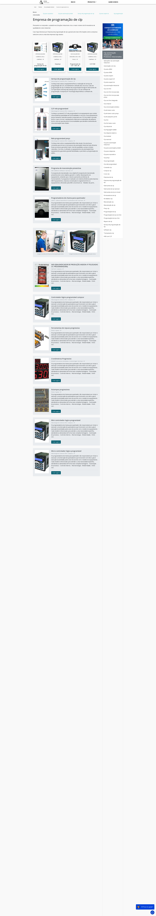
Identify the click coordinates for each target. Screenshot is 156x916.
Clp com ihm (107, 89)
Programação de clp (110, 212)
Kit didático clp (108, 199)
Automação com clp (110, 66)
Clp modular (107, 136)
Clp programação (118, 13)
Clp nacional (107, 139)
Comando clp (108, 167)
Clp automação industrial (111, 85)
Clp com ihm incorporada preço (111, 96)
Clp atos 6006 (108, 72)
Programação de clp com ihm (112, 215)
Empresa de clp (108, 177)
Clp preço (107, 158)
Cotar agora (40, 69)
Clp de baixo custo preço (111, 113)
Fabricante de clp (109, 186)
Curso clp (106, 174)
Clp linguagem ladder (110, 130)
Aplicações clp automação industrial (111, 62)
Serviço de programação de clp (86, 13)
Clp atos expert (108, 76)
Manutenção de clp (109, 205)
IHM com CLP (108, 236)
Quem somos (113, 2)
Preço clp (106, 208)
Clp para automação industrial (110, 144)
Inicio (73, 2)
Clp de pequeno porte (110, 117)
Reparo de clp (108, 221)
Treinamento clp (109, 233)
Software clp (107, 230)
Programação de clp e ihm (112, 218)
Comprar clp (107, 171)
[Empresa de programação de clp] (40, 47)
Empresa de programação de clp (112, 181)
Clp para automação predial (65, 13)
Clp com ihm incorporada (111, 92)
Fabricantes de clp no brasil (112, 192)
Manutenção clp (109, 202)
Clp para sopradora (48, 13)
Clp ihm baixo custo (110, 123)
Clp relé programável (110, 164)
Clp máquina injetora (110, 133)
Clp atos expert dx (104, 13)
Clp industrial (108, 126)
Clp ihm (106, 120)
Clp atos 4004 (108, 69)
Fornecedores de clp (110, 195)
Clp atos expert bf (109, 79)
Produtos (91, 2)
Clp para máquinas (109, 151)
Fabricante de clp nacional (111, 189)
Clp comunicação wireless (111, 107)
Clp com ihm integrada (110, 100)
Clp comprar (107, 104)
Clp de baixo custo (109, 110)
